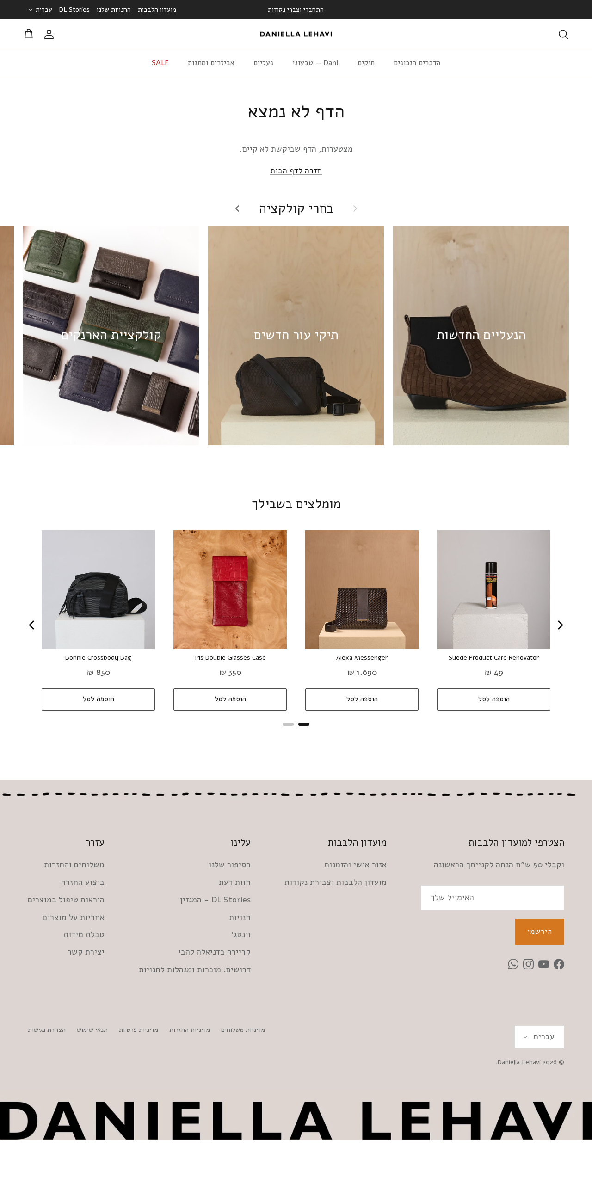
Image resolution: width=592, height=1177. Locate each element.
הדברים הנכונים (417, 63)
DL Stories (74, 9)
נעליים (263, 63)
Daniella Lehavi (519, 1062)
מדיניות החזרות (189, 1029)
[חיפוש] (563, 34)
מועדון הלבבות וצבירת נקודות (335, 882)
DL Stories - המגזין (215, 899)
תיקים (366, 63)
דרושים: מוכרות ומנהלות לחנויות (195, 969)
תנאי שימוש (92, 1029)
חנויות (240, 917)
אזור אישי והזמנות (355, 864)
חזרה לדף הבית (296, 170)
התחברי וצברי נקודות (296, 9)
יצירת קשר (86, 951)
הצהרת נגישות (47, 1029)
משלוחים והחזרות (74, 864)
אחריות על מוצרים (74, 917)
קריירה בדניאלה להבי (214, 951)
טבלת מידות (84, 934)
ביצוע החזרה (83, 882)
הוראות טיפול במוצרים (66, 899)
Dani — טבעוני (315, 63)
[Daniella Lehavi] (296, 34)
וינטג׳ (241, 934)
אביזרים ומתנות (211, 63)
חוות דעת (235, 882)
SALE (160, 63)
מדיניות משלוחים (243, 1029)
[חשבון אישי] (50, 34)
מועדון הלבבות (157, 9)
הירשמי (539, 931)
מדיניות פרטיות (138, 1029)
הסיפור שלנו (230, 864)
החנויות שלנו (114, 9)
